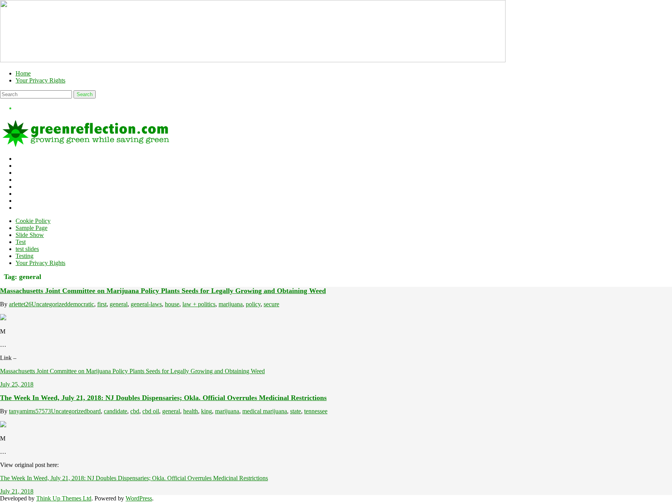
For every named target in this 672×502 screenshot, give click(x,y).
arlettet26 (20, 304)
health (190, 411)
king (206, 411)
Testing (24, 256)
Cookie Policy (33, 221)
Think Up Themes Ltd (63, 498)
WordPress (139, 498)
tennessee (315, 411)
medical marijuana (264, 411)
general (119, 304)
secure (271, 304)
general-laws (146, 304)
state (295, 411)
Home (23, 73)
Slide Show (30, 235)
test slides (27, 249)
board (94, 411)
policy (253, 304)
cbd (134, 411)
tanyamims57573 (30, 411)
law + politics (198, 304)
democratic (80, 304)
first (102, 304)
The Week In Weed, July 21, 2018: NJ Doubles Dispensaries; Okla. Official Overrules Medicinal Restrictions (163, 398)
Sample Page (31, 228)
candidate (115, 411)
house (172, 304)
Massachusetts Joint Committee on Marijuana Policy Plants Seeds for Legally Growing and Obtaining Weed (163, 291)
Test (21, 242)
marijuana (231, 304)
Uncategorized (49, 304)
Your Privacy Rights (40, 80)
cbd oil (150, 411)
